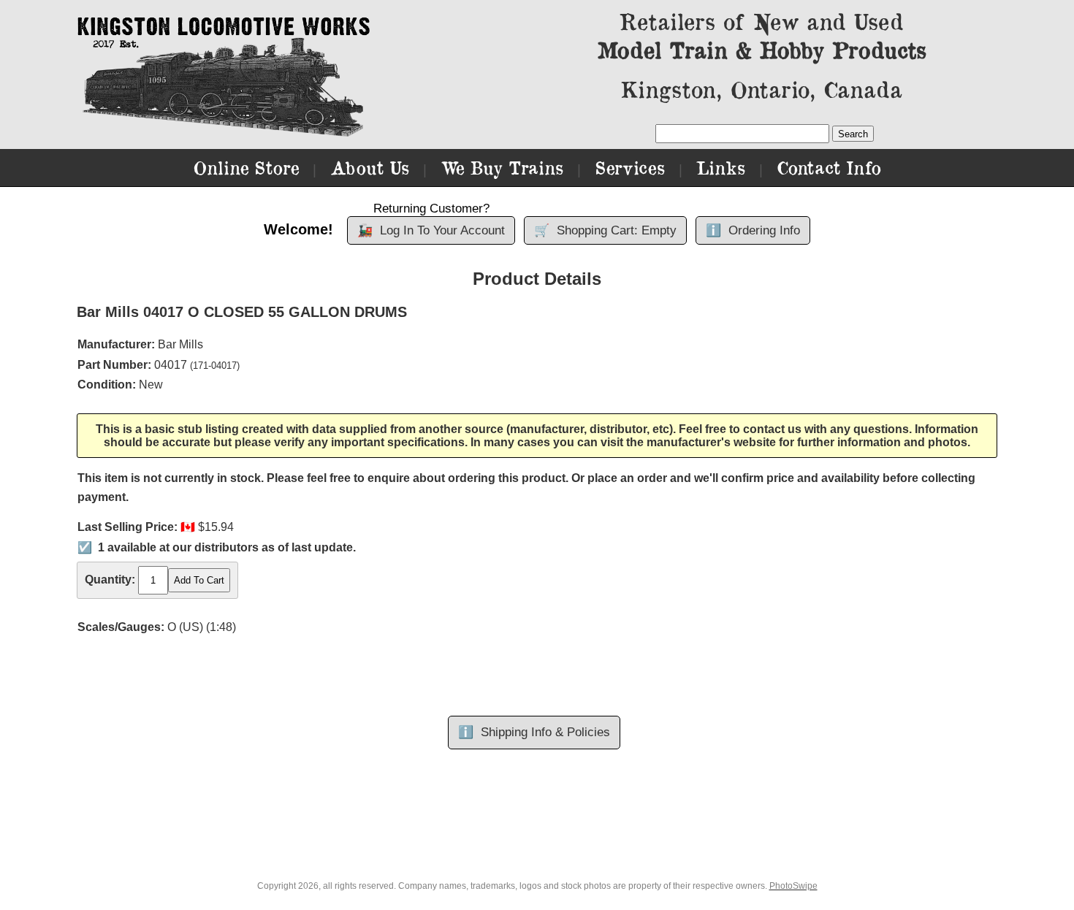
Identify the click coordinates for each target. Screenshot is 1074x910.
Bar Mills (180, 344)
